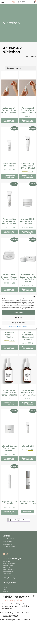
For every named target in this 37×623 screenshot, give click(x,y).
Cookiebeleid (12, 326)
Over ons (5, 589)
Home (27, 56)
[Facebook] (4, 554)
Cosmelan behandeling (9, 563)
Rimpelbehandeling (8, 575)
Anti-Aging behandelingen (9, 578)
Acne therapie (6, 561)
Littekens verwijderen (8, 569)
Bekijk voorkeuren (18, 323)
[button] (34, 297)
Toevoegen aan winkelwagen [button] (9, 120)
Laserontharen (6, 567)
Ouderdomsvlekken (8, 571)
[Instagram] (7, 554)
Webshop (11, 23)
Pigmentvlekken (7, 573)
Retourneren (6, 591)
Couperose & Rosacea (8, 565)
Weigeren (18, 317)
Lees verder (27, 512)
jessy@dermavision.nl (8, 541)
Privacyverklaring (22, 326)
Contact (5, 585)
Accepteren (18, 312)
